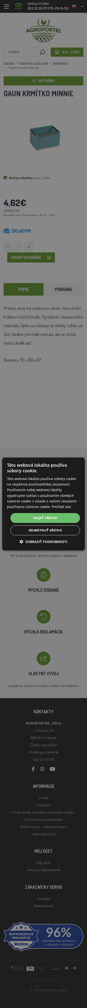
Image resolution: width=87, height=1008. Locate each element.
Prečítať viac (61, 506)
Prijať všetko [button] (45, 518)
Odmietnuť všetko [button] (45, 530)
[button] (43, 541)
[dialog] (43, 504)
